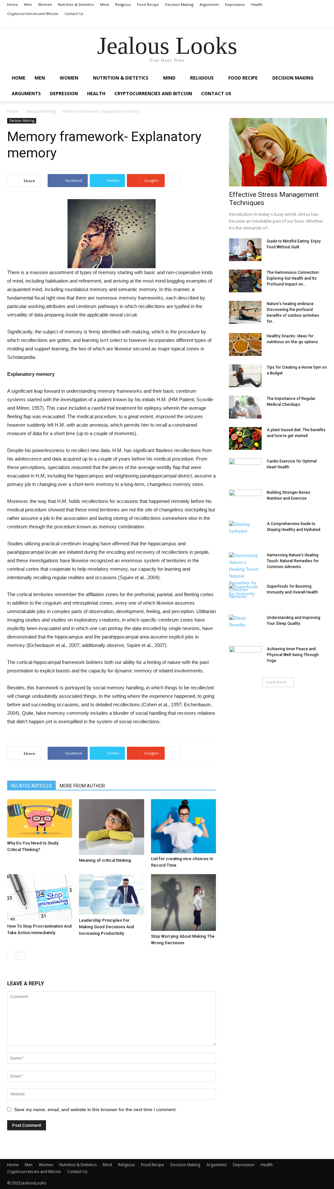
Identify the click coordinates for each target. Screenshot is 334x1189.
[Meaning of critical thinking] (111, 827)
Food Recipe (148, 4)
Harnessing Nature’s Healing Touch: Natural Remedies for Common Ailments (293, 561)
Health (257, 4)
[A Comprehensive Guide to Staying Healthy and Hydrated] (245, 532)
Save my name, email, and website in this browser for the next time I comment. (95, 1109)
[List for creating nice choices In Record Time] (183, 826)
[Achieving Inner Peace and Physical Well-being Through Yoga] (245, 657)
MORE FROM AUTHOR (82, 785)
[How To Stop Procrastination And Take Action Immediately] (39, 897)
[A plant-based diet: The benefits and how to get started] (245, 438)
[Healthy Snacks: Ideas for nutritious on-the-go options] (245, 344)
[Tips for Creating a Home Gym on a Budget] (245, 375)
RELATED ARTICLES (31, 785)
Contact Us (74, 13)
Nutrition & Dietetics (76, 4)
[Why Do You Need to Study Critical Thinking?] (39, 818)
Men (28, 4)
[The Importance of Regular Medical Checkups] (245, 407)
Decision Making (179, 4)
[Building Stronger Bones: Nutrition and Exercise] (245, 501)
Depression (235, 4)
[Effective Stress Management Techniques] (278, 152)
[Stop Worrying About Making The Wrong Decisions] (183, 902)
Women (45, 4)
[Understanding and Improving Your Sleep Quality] (245, 626)
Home (12, 4)
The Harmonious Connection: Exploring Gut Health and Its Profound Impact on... (293, 278)
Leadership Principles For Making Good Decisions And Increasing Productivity (106, 927)
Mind (104, 4)
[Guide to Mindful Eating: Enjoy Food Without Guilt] (245, 249)
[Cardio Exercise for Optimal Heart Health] (245, 469)
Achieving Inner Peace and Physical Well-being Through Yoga (293, 655)
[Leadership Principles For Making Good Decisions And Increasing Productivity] (111, 894)
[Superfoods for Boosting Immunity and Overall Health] (245, 594)
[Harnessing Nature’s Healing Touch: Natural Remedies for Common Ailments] (245, 576)
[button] (322, 22)
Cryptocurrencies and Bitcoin (32, 13)
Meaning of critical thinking (105, 860)
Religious (123, 4)
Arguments (209, 4)
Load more (276, 682)
